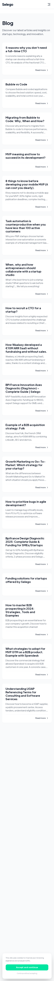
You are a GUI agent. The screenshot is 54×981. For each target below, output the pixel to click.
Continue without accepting (27, 973)
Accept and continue (27, 967)
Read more (40, 70)
